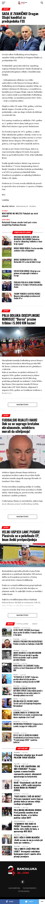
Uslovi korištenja (14, 888)
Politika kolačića (23, 891)
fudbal (33, 206)
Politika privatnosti (29, 888)
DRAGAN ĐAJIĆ (22, 206)
